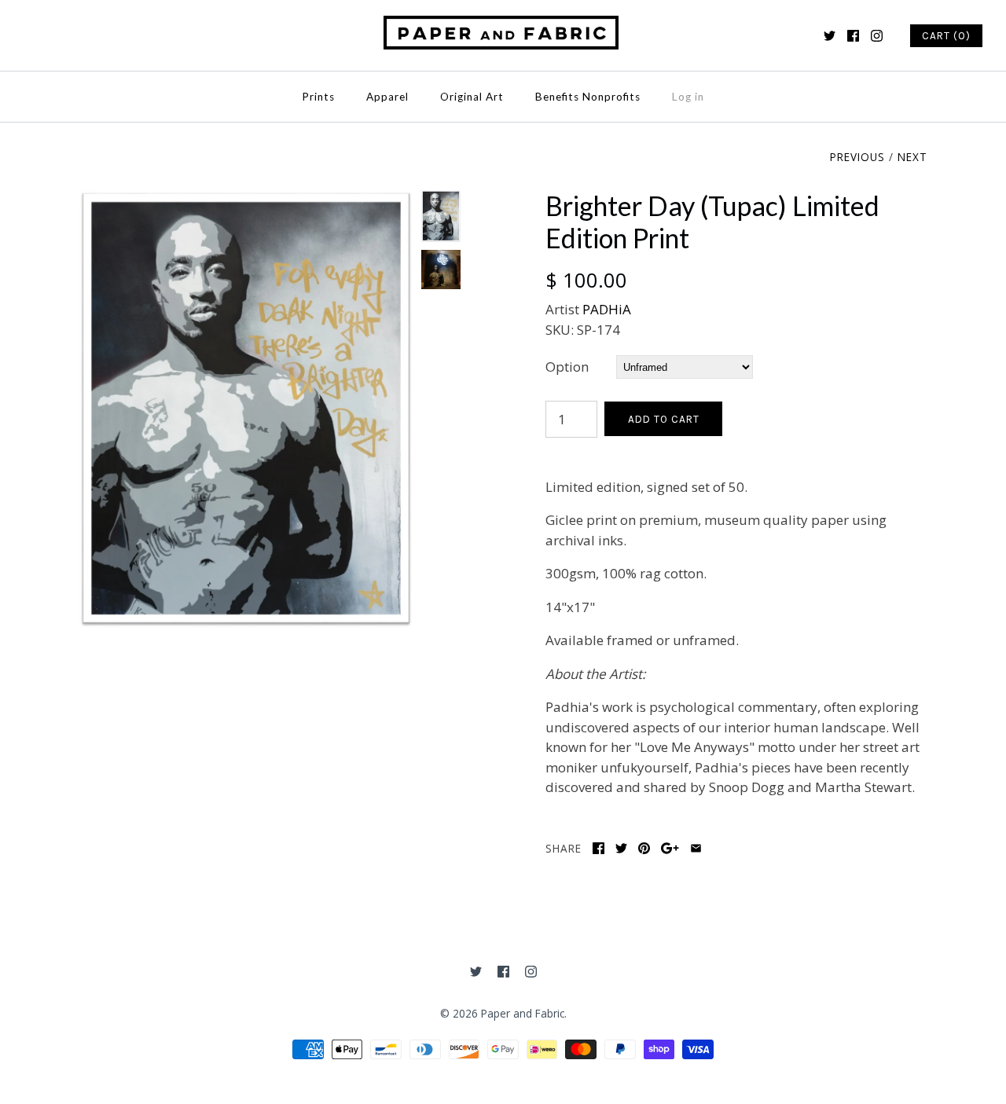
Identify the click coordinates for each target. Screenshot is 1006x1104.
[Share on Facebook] (598, 848)
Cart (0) (946, 36)
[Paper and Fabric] (503, 26)
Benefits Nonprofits (588, 96)
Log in (688, 96)
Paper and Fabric (522, 1013)
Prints (318, 96)
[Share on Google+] (670, 848)
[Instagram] (877, 36)
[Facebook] (853, 36)
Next (912, 156)
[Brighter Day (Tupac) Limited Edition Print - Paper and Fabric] (246, 200)
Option (567, 367)
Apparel (387, 96)
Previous (857, 156)
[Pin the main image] (644, 848)
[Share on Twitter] (621, 848)
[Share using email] (696, 848)
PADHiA (606, 309)
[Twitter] (829, 36)
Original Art (472, 96)
